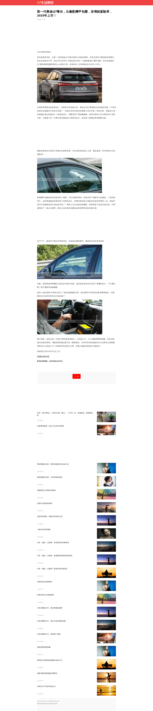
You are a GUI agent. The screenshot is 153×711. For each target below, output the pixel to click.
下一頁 (76, 376)
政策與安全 (45, 703)
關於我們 (39, 703)
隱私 (53, 703)
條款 (50, 703)
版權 (56, 703)
